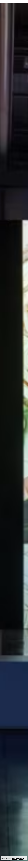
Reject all (21, 858)
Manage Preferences (6, 858)
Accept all (14, 858)
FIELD (3, 1)
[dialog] (14, 858)
